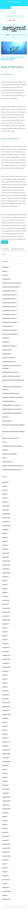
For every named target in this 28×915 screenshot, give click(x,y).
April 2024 (4, 592)
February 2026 (5, 505)
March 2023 (4, 643)
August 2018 (5, 859)
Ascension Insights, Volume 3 (9, 298)
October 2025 (5, 521)
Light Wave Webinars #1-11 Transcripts (11, 405)
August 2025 (5, 529)
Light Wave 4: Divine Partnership (9, 372)
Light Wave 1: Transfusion (8, 357)
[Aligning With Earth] (14, 13)
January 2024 (5, 604)
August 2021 (5, 718)
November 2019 (5, 800)
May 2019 (4, 824)
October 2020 (5, 757)
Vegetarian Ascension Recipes (9, 453)
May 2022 (4, 682)
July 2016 (4, 895)
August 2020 (5, 765)
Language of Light (6, 349)
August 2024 (5, 576)
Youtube (16, 4)
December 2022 (5, 655)
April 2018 (4, 871)
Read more (4, 242)
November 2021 (5, 706)
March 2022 (4, 690)
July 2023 (4, 627)
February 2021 (5, 741)
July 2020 (4, 769)
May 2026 (4, 494)
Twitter (14, 4)
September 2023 (6, 620)
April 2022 (4, 686)
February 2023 (5, 647)
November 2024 (5, 564)
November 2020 (5, 753)
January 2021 (5, 745)
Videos (3, 457)
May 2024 (4, 588)
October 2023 (5, 616)
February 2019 (5, 836)
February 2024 (5, 600)
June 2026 (4, 490)
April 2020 (4, 781)
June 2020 (4, 773)
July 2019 (4, 816)
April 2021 (4, 734)
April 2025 (4, 545)
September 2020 (6, 761)
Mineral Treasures (6, 420)
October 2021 (5, 710)
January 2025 (5, 557)
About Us (4, 271)
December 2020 (5, 749)
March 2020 (4, 785)
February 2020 (5, 789)
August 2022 (5, 671)
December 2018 (5, 844)
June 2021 (4, 726)
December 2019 (5, 797)
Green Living (5, 338)
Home (7, 34)
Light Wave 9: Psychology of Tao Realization (12, 397)
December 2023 (5, 608)
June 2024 (4, 584)
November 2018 (5, 848)
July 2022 (4, 675)
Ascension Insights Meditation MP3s (10, 286)
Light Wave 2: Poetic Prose (8, 361)
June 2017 (4, 883)
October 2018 (5, 852)
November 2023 (5, 612)
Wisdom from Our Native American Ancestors (12, 465)
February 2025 (5, 553)
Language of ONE (6, 353)
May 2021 (4, 730)
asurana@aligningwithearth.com (14, 1)
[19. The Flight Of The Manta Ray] (14, 47)
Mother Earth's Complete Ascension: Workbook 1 (13, 424)
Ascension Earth (6, 279)
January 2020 (5, 793)
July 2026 (4, 486)
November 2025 (5, 517)
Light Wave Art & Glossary (8, 401)
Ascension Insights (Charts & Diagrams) (11, 283)
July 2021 (4, 722)
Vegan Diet (4, 450)
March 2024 (4, 596)
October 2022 (5, 663)
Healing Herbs (5, 342)
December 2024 (5, 561)
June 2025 (4, 537)
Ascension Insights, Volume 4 (9, 302)
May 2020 (4, 777)
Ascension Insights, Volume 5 (9, 306)
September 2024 (6, 572)
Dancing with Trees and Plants (9, 330)
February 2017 (5, 887)
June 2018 (4, 867)
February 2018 (5, 879)
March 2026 (4, 502)
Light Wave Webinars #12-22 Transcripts (11, 409)
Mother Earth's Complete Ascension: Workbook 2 (13, 431)
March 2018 (4, 875)
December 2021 (5, 702)
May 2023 (4, 635)
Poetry (3, 442)
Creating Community (7, 326)
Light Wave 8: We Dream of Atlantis (10, 393)
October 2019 (5, 804)
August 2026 (5, 482)
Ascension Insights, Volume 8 (9, 318)
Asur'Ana (7, 248)
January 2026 (5, 509)
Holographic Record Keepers (8, 345)
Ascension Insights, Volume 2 (9, 294)
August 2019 (5, 812)
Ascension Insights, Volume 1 (9, 290)
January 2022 (5, 698)
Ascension (4, 275)
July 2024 (4, 580)
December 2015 (5, 899)
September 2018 (6, 856)
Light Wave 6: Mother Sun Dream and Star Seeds (13, 380)
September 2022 (6, 667)
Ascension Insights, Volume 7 (9, 314)
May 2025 (4, 541)
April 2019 (4, 828)
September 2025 (6, 525)
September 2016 (6, 891)
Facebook (11, 4)
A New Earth (5, 267)
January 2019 (5, 840)
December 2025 (5, 513)
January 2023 (5, 651)
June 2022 (4, 679)
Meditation (4, 417)
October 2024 (5, 568)
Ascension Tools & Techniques (9, 322)
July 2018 (4, 863)
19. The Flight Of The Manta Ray (13, 58)
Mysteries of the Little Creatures (10, 438)
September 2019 (6, 808)
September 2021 (6, 714)
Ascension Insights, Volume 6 (9, 310)
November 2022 (5, 659)
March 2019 (4, 832)
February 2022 (5, 694)
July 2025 (4, 533)
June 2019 (4, 820)
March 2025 (4, 549)
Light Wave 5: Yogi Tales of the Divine (11, 376)
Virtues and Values (6, 461)
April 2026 (4, 498)
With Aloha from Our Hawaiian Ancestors (11, 469)
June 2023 (4, 631)
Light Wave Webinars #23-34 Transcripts (11, 413)
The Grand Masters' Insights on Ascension (12, 446)
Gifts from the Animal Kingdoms (17, 248)
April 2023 (4, 639)
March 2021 (4, 738)
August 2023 (5, 623)
